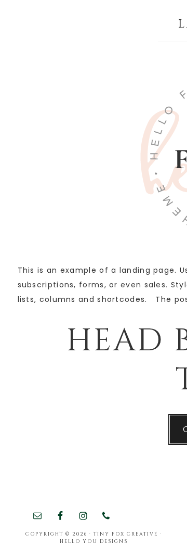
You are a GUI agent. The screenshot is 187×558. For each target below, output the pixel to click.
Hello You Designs (94, 541)
